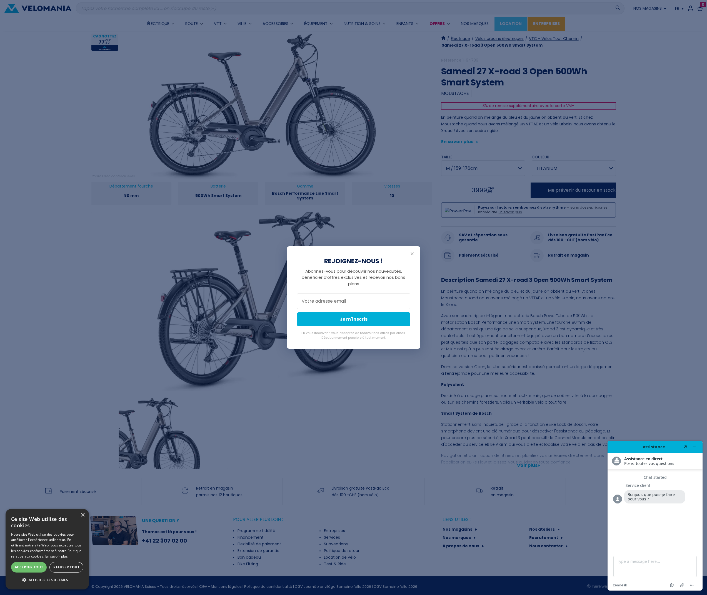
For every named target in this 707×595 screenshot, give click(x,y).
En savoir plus (56, 556)
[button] (47, 580)
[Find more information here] (655, 515)
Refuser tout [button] (66, 567)
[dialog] (47, 549)
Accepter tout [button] (29, 567)
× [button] (83, 515)
